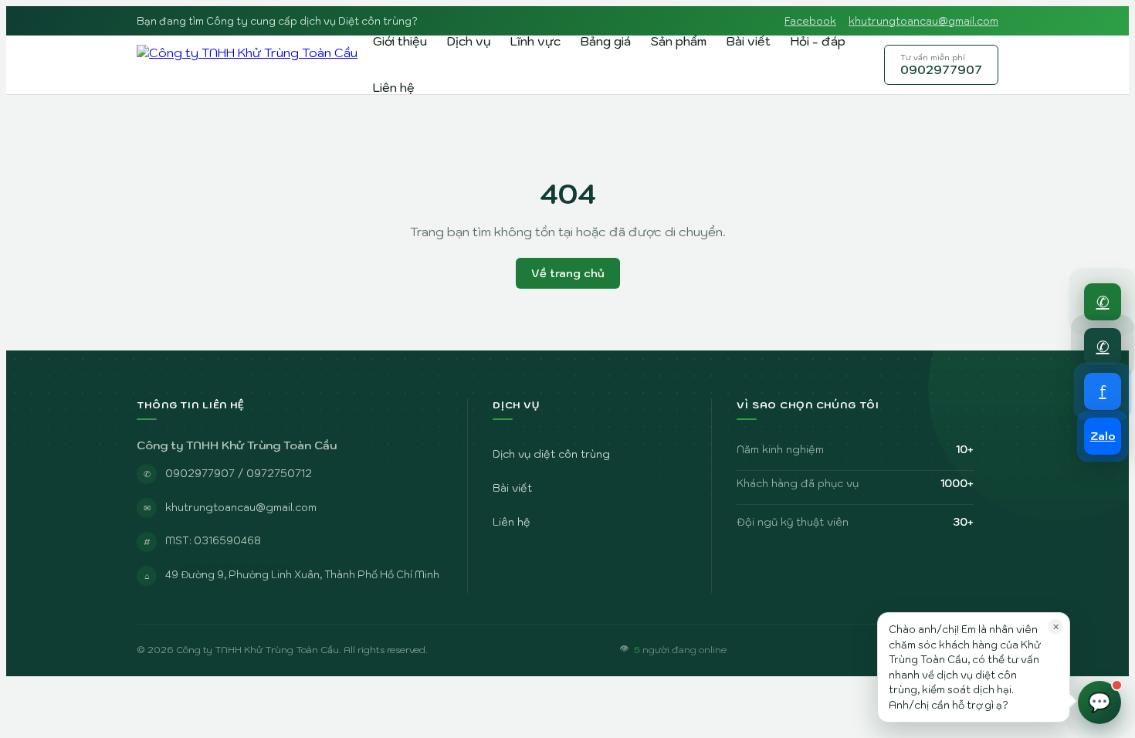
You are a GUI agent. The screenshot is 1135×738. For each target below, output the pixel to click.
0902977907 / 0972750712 (238, 473)
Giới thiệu (400, 41)
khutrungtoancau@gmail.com (923, 21)
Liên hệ (394, 87)
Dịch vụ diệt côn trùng (551, 454)
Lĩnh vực (535, 41)
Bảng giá (606, 41)
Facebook (810, 21)
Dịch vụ (468, 41)
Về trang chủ (568, 273)
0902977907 (941, 64)
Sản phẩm (678, 41)
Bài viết (749, 41)
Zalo (1103, 436)
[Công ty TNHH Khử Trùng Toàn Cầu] (247, 65)
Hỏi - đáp (818, 41)
